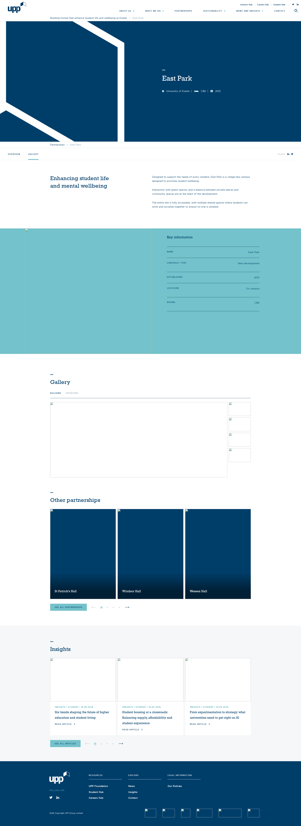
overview (14, 154)
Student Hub (279, 5)
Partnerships (57, 144)
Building (55, 393)
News (131, 786)
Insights (132, 792)
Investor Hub (246, 5)
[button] (101, 607)
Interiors (72, 393)
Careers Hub (263, 5)
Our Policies (175, 786)
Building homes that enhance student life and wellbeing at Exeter (88, 18)
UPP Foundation (98, 786)
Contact (133, 798)
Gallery (33, 154)
